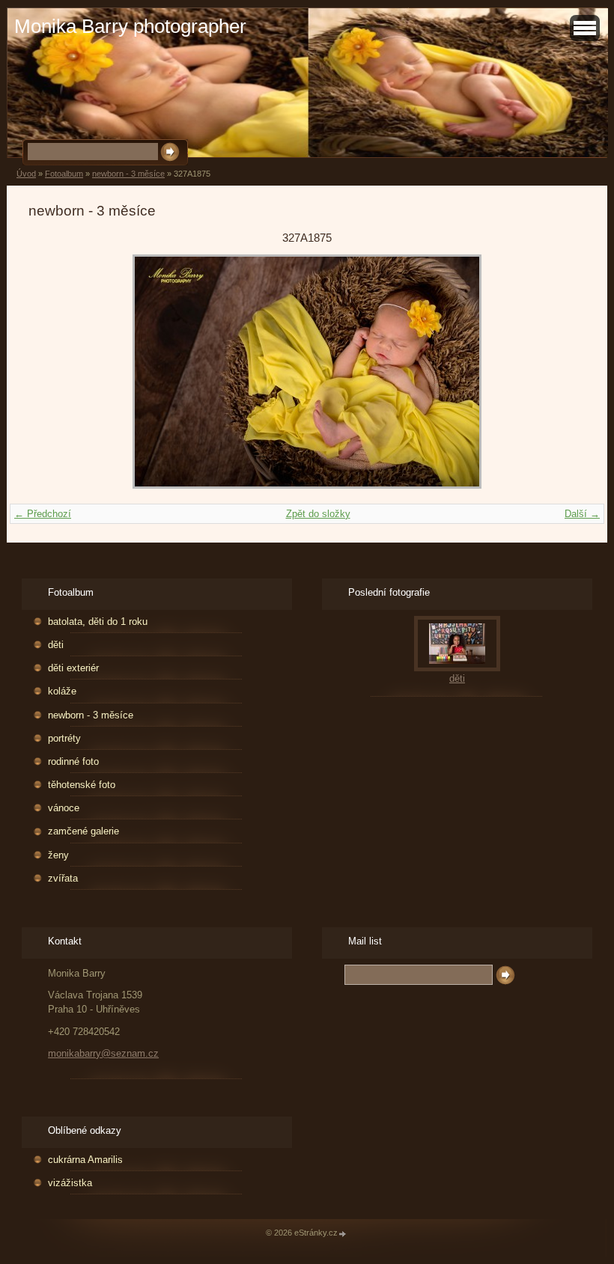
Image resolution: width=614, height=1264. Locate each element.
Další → (582, 513)
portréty (64, 738)
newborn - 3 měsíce (128, 173)
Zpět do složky (318, 513)
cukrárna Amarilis (85, 1159)
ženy (58, 855)
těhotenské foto (81, 784)
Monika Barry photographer (130, 26)
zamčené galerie (83, 831)
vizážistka (70, 1182)
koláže (62, 691)
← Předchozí (42, 513)
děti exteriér (73, 668)
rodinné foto (73, 761)
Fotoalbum (64, 173)
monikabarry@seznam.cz (103, 1053)
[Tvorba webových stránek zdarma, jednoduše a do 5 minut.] (343, 1233)
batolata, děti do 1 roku (98, 621)
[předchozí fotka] (53, 371)
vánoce (63, 807)
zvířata (63, 878)
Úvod (26, 173)
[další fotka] (561, 371)
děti (56, 644)
